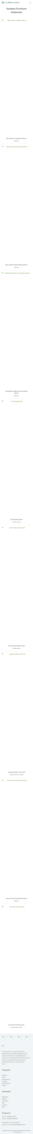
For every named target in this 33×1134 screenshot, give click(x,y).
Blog (3, 1107)
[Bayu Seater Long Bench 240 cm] (16, 77)
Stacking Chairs (16, 522)
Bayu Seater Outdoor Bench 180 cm (16, 265)
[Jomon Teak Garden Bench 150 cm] (16, 837)
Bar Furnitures (6, 1083)
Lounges (4, 1081)
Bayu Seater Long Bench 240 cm (16, 138)
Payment (4, 1105)
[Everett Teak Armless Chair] (16, 585)
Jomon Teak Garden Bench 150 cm (16, 898)
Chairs (4, 1077)
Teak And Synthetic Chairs (16, 774)
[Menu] (30, 2)
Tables (4, 1085)
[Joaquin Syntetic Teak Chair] (16, 711)
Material (4, 1099)
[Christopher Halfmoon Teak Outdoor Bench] (16, 330)
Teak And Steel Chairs (16, 1027)
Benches (16, 141)
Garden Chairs (16, 648)
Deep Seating (6, 1079)
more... (4, 1064)
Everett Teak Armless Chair (16, 646)
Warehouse (5, 1097)
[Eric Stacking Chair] (16, 458)
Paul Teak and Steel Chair (16, 1025)
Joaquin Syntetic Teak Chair (16, 772)
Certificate (5, 1101)
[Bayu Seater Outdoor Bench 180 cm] (16, 204)
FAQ (3, 1103)
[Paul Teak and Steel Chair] (16, 964)
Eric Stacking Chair (16, 519)
